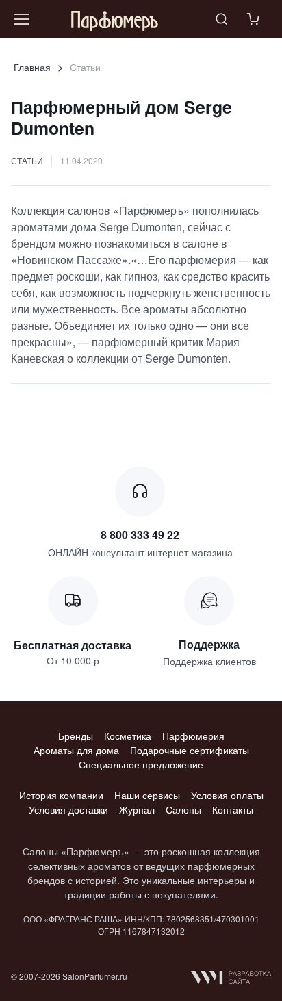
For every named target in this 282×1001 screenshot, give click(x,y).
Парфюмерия (193, 735)
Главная (32, 67)
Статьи (27, 160)
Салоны (183, 809)
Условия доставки (68, 809)
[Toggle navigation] (21, 19)
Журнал (137, 809)
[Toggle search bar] (221, 19)
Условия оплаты (227, 795)
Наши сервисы (147, 795)
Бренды (75, 735)
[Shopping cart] (254, 19)
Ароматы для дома (76, 750)
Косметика (127, 735)
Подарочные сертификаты (189, 750)
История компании (61, 795)
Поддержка (209, 644)
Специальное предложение (141, 764)
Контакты (232, 809)
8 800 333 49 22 (140, 535)
